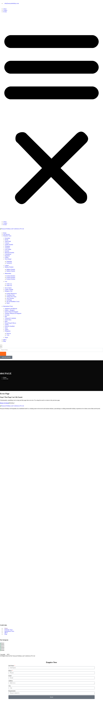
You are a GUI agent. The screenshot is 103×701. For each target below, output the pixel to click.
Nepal (6, 337)
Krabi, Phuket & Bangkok (11, 311)
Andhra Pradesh (9, 244)
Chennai (7, 243)
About (4, 9)
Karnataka (7, 238)
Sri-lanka (7, 315)
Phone (10, 670)
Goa (6, 281)
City (9, 685)
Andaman (7, 247)
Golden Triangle (9, 289)
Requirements (11, 691)
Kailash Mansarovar (11, 293)
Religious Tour (8, 291)
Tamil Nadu (8, 241)
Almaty (7, 324)
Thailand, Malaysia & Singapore (13, 313)
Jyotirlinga (9, 300)
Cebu (7, 335)
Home (4, 233)
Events (5, 11)
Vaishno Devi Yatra (11, 296)
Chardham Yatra (10, 295)
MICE (4, 339)
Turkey (6, 329)
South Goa (9, 285)
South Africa (8, 319)
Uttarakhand (8, 254)
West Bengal (8, 259)
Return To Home (4, 403)
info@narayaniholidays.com (12, 3)
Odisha (6, 257)
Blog (4, 341)
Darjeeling (9, 261)
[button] (51, 117)
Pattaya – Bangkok (9, 310)
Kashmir (7, 251)
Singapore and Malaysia (11, 308)
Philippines (7, 331)
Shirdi (7, 303)
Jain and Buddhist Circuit (12, 301)
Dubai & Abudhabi (10, 326)
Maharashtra (8, 273)
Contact (5, 10)
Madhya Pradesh (9, 267)
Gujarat (7, 265)
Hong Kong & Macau (10, 323)
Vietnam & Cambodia (10, 318)
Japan (6, 327)
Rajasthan (7, 255)
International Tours (8, 306)
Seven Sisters (8, 288)
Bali (6, 316)
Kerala (6, 239)
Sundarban (9, 263)
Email (9, 675)
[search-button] (3, 354)
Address (10, 680)
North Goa (9, 284)
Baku (6, 321)
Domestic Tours (7, 236)
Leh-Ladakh (8, 249)
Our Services (6, 234)
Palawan (8, 333)
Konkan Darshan (10, 276)
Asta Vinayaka (10, 298)
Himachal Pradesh (9, 252)
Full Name (11, 665)
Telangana (7, 246)
